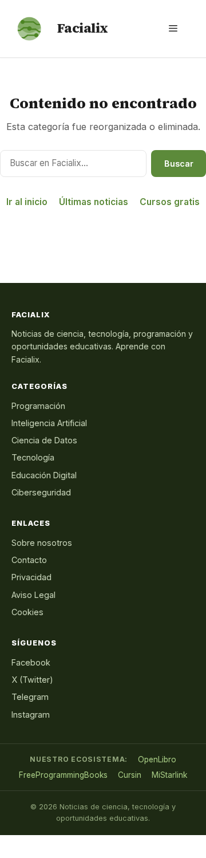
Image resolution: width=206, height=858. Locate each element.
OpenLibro (157, 759)
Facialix (82, 28)
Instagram (30, 714)
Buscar (178, 163)
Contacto (29, 560)
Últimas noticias (93, 201)
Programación (38, 406)
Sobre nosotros (41, 543)
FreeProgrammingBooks (63, 775)
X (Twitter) (32, 679)
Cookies (27, 612)
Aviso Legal (33, 595)
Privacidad (31, 577)
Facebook (30, 662)
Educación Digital (44, 475)
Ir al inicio (26, 201)
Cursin (129, 775)
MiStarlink (169, 775)
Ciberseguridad (41, 492)
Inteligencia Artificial (49, 423)
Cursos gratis (170, 201)
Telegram (30, 697)
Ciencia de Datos (44, 440)
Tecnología (32, 457)
